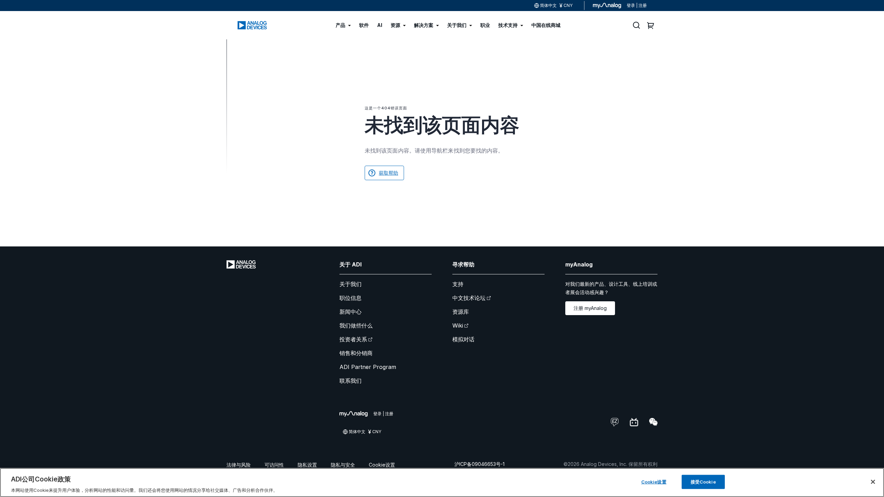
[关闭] (873, 481)
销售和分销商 (356, 353)
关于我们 (350, 284)
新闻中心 (350, 311)
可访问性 (274, 465)
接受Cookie (703, 481)
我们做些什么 (356, 325)
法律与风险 (239, 465)
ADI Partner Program (367, 366)
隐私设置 (307, 465)
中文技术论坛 (469, 297)
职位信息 (350, 297)
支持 (457, 284)
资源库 (460, 311)
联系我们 (350, 380)
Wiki (457, 325)
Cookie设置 (382, 465)
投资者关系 (353, 339)
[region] (442, 482)
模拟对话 (463, 339)
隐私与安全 (343, 465)
